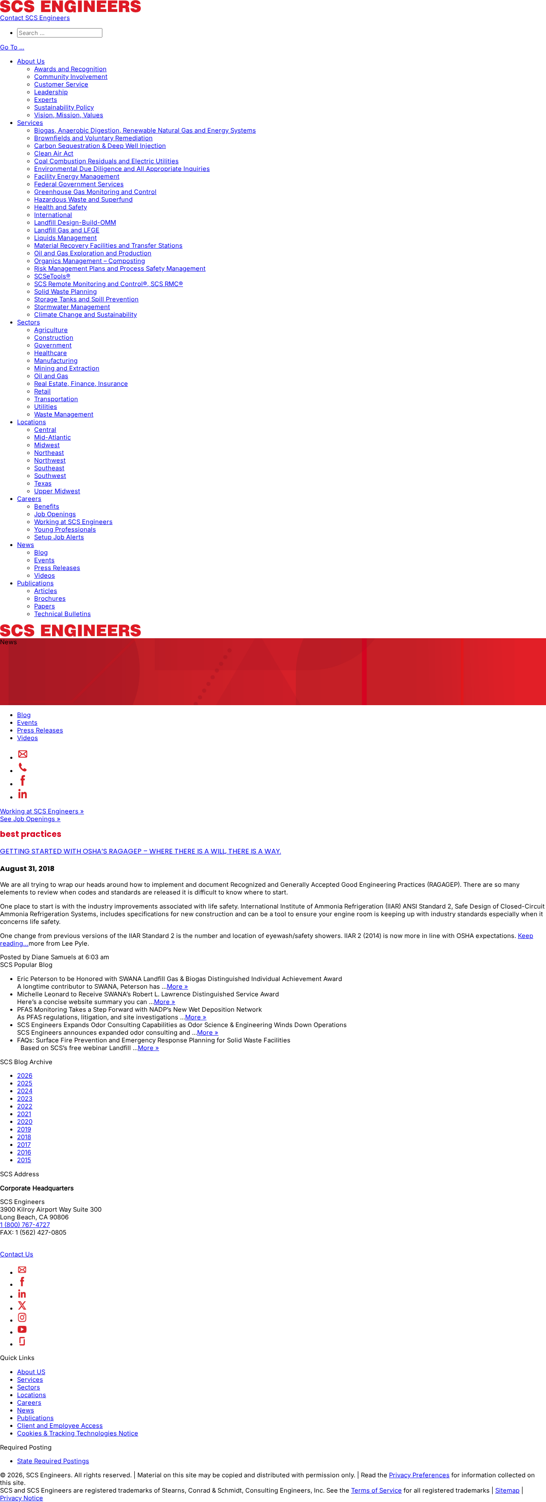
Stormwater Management (72, 307)
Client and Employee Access (60, 1426)
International (53, 215)
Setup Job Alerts (59, 537)
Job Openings (55, 514)
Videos (44, 575)
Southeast (49, 468)
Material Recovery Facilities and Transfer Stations (108, 245)
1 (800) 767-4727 (25, 1225)
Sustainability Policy (64, 107)
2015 (24, 1160)
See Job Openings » (30, 819)
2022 (24, 1106)
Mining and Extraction (66, 368)
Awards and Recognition (70, 69)
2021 (24, 1114)
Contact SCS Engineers (35, 18)
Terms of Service (376, 1490)
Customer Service (61, 84)
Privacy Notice (21, 1498)
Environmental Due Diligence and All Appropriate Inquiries (122, 169)
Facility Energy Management (76, 176)
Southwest (50, 476)
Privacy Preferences (419, 1475)
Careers (29, 499)
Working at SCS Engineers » (42, 811)
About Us (31, 61)
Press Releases (57, 568)
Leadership (51, 92)
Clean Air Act (53, 153)
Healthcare (50, 353)
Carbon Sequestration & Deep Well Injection (100, 146)
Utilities (45, 407)
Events (44, 560)
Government (53, 345)
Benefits (46, 506)
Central (45, 430)
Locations (31, 422)
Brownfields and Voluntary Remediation (93, 138)
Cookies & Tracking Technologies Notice (77, 1433)
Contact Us (16, 1254)
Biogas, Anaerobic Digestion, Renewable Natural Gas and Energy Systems (145, 130)
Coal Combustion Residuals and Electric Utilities (106, 161)
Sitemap (507, 1490)
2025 (24, 1083)
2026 (24, 1075)
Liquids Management (65, 238)
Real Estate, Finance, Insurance (81, 384)
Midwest (47, 445)
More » (177, 986)
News (25, 545)
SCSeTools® (52, 276)
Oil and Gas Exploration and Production (92, 253)
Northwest (50, 460)
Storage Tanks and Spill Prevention (86, 299)
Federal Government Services (79, 184)
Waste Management (63, 414)
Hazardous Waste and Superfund (83, 199)
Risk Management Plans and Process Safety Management (120, 268)
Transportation (56, 399)
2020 (24, 1122)
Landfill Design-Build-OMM (75, 222)
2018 (24, 1137)
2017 (24, 1145)
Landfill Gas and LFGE (66, 230)
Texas (43, 483)
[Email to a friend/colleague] (23, 757)
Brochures (50, 598)
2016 (24, 1152)
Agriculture (51, 330)
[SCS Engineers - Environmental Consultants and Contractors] (70, 10)
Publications (35, 583)
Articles (45, 591)
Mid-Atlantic (52, 437)
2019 (24, 1129)
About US (31, 1372)
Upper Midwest (57, 491)
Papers (44, 606)
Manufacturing (56, 361)
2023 (24, 1099)
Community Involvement (70, 77)
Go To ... (12, 47)
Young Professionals (65, 529)
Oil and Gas (51, 376)
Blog (41, 552)
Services (30, 123)
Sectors (28, 322)
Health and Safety (60, 207)
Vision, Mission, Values (68, 115)
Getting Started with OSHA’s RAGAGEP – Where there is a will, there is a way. (140, 851)
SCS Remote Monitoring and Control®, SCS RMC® (108, 284)
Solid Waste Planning (65, 291)
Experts (45, 100)
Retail (42, 391)
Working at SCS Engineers (73, 522)
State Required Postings (53, 1461)
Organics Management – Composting (89, 261)
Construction (53, 337)
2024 (24, 1091)
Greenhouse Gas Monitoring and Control (95, 192)
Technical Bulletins (62, 614)
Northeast (49, 453)
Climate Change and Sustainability (85, 314)
